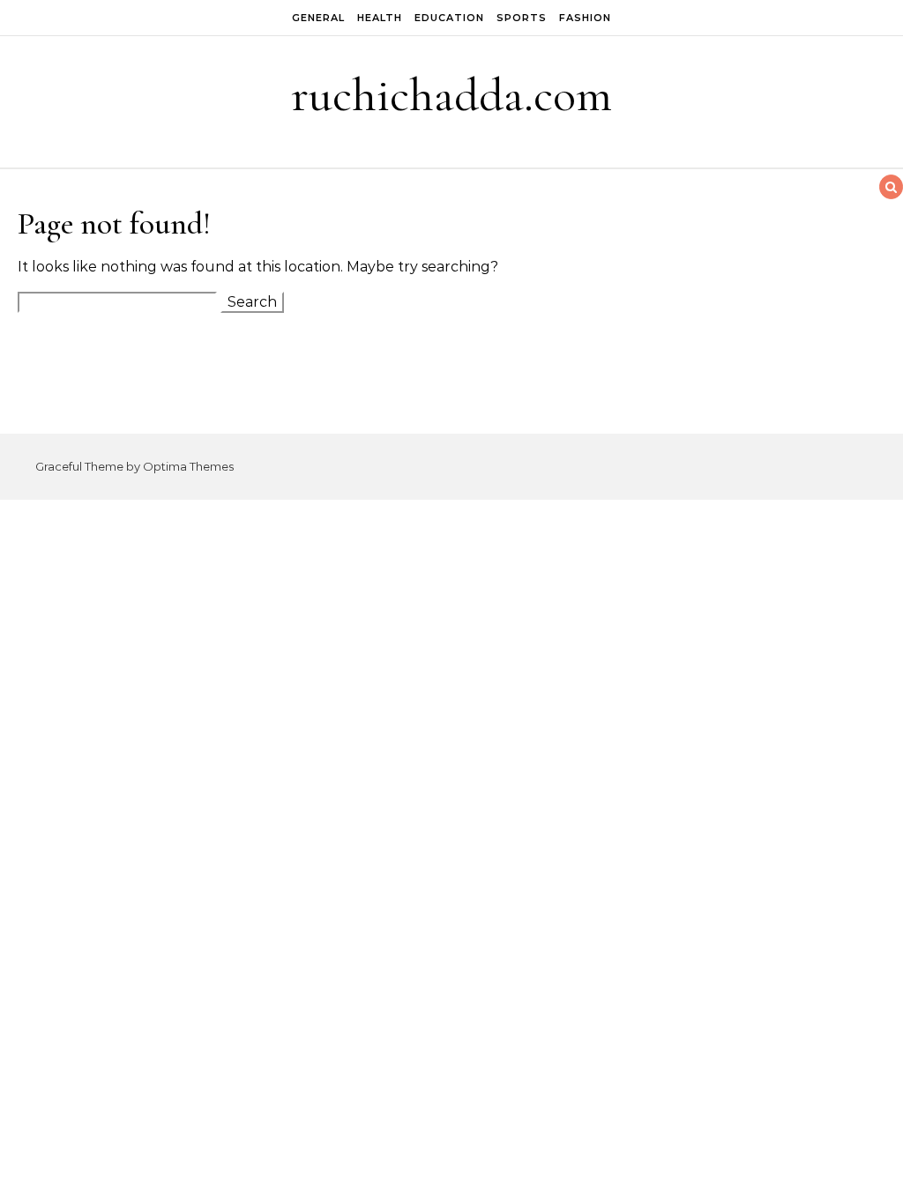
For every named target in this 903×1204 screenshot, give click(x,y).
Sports (521, 17)
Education (449, 17)
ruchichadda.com (451, 94)
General (318, 17)
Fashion (585, 17)
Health (379, 17)
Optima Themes (188, 466)
